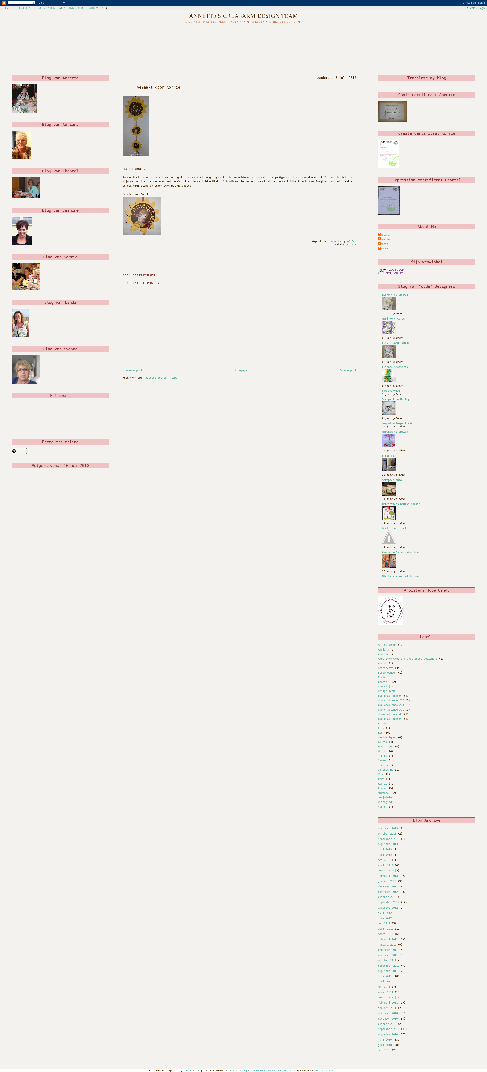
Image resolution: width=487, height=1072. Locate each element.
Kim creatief (391, 391)
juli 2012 (385, 912)
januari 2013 (387, 881)
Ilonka (382, 755)
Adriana (384, 234)
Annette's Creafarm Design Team (243, 16)
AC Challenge (387, 644)
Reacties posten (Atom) (160, 377)
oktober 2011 (387, 960)
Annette (384, 239)
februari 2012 (388, 939)
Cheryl (382, 686)
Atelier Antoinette (395, 528)
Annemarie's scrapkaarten (400, 552)
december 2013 (388, 828)
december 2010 (388, 1013)
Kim (380, 774)
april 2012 (385, 928)
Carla (382, 677)
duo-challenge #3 (390, 714)
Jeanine (383, 765)
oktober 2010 (387, 1023)
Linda (382, 788)
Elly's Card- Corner (396, 342)
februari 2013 (388, 875)
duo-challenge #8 (390, 718)
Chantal (383, 681)
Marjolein (385, 797)
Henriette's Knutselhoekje (401, 503)
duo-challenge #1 (390, 695)
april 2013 (385, 865)
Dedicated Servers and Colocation (274, 1070)
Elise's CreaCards (395, 366)
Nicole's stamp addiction (400, 576)
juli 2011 (385, 976)
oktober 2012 (387, 896)
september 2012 (388, 902)
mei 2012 (384, 923)
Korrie (351, 244)
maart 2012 (385, 934)
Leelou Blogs (477, 8)
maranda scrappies (395, 431)
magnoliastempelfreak (397, 423)
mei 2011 (384, 986)
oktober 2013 (387, 833)
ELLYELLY (388, 455)
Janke (382, 760)
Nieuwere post (132, 370)
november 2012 (388, 891)
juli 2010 (385, 1039)
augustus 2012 (388, 907)
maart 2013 (385, 870)
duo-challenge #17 (391, 700)
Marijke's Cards (393, 318)
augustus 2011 (388, 971)
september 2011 (388, 965)
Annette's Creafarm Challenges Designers (407, 658)
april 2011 (385, 992)
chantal (384, 243)
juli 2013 (385, 849)
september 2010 (388, 1029)
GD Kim (382, 741)
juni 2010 (385, 1045)
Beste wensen (387, 672)
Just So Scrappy (239, 1070)
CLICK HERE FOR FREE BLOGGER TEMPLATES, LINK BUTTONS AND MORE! (53, 8)
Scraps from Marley (395, 399)
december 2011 (388, 949)
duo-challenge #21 (391, 709)
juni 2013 (385, 854)
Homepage (241, 370)
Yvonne (382, 806)
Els (380, 732)
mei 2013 (384, 860)
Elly (381, 728)
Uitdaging (385, 802)
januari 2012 (387, 944)
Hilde (382, 751)
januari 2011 (387, 1007)
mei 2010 (384, 1050)
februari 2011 (388, 1002)
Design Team (386, 691)
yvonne (383, 248)
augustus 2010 (388, 1034)
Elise (382, 723)
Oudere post (348, 370)
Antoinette (385, 668)
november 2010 (388, 1018)
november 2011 (388, 955)
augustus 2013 (388, 844)
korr (381, 779)
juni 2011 (385, 981)
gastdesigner (387, 737)
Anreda (382, 663)
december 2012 (388, 886)
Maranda (383, 792)
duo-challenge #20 (391, 704)
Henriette (385, 746)
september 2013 (388, 838)
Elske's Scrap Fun (395, 294)
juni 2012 (385, 918)
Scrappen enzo (392, 480)
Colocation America (326, 1070)
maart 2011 (385, 997)
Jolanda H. (385, 769)
